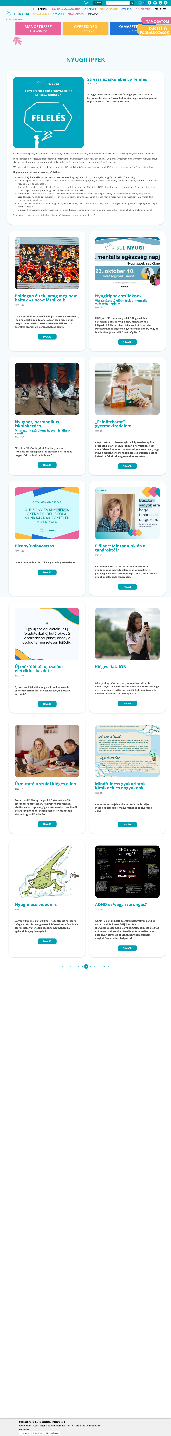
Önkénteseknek (109, 9)
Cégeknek (126, 9)
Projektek (58, 13)
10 (99, 966)
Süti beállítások (52, 1433)
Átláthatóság (76, 13)
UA (144, 3)
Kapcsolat (93, 13)
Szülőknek (89, 9)
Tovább (47, 336)
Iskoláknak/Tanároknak (65, 9)
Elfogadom (25, 1433)
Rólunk (42, 9)
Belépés (98, 3)
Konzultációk (41, 13)
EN (140, 3)
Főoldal (8, 19)
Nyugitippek (143, 9)
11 (104, 966)
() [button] (89, 3)
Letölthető (159, 9)
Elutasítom (37, 1433)
